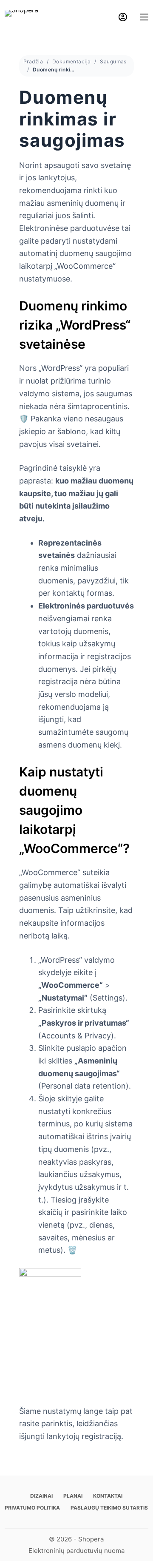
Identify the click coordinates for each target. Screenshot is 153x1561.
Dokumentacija (71, 61)
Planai (72, 1496)
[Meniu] (144, 17)
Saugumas (113, 61)
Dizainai (41, 1496)
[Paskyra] (123, 17)
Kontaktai (107, 1496)
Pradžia (33, 61)
